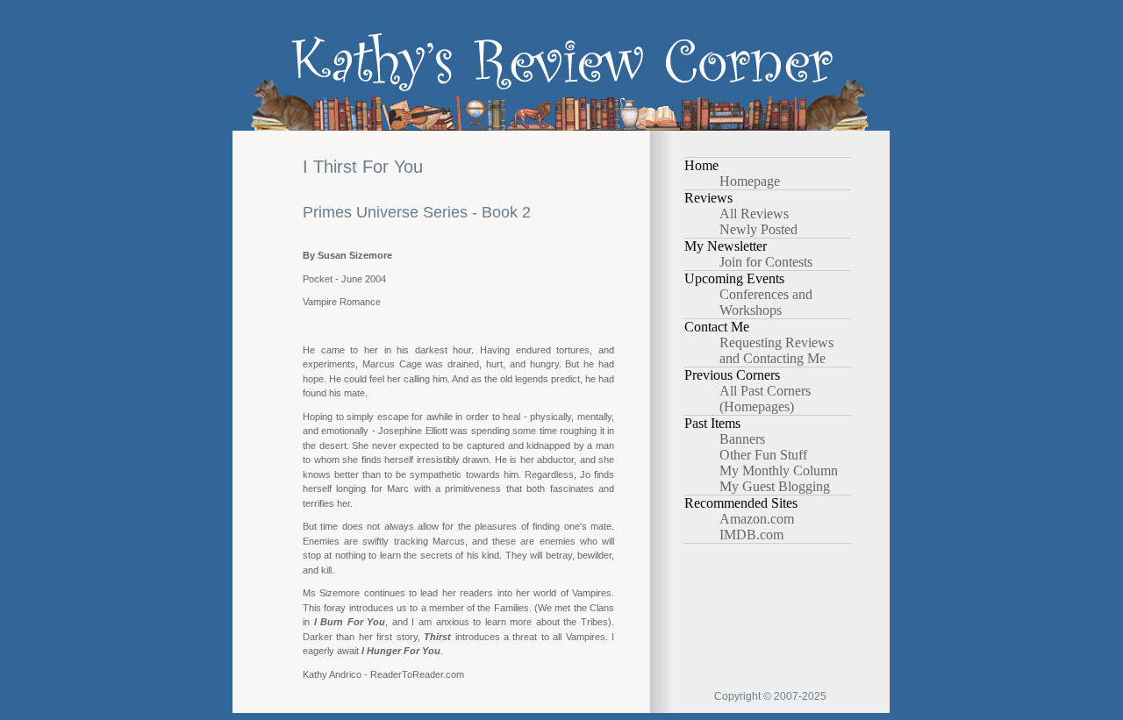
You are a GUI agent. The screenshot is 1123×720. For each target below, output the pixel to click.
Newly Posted (758, 229)
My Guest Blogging (774, 486)
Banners (742, 438)
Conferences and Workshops (765, 302)
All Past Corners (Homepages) (765, 398)
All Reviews (754, 213)
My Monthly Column (778, 470)
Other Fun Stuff (763, 454)
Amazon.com (756, 518)
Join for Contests (765, 261)
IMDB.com (751, 534)
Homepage (749, 181)
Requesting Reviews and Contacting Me (776, 350)
